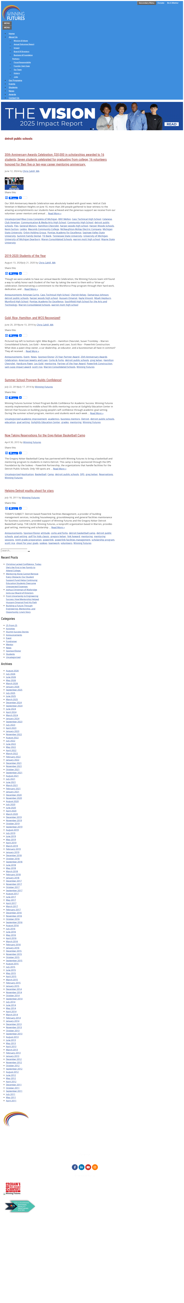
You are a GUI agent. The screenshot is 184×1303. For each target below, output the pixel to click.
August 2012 (12, 1071)
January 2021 (12, 791)
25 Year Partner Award (67, 356)
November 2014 (14, 992)
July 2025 (10, 693)
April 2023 (11, 728)
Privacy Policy (15, 1286)
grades (65, 422)
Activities (10, 628)
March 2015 (12, 979)
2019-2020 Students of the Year (25, 256)
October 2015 (13, 957)
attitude (45, 532)
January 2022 (12, 759)
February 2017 (13, 909)
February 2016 (13, 944)
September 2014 (14, 998)
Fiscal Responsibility (22, 62)
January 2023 (12, 731)
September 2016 (14, 922)
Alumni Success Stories (17, 631)
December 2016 (14, 912)
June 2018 (11, 865)
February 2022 (13, 756)
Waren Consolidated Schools (56, 239)
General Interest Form (19, 1240)
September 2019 (14, 826)
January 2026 (12, 686)
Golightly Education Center (45, 422)
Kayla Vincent (86, 298)
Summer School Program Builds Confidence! (33, 380)
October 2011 (13, 1087)
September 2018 (14, 861)
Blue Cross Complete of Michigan (39, 219)
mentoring (50, 363)
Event (27, 356)
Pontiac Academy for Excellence (64, 232)
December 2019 (14, 817)
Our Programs (15, 80)
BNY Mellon (64, 219)
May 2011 (11, 1097)
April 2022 (11, 750)
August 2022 (12, 737)
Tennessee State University (67, 235)
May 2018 (11, 868)
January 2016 (12, 947)
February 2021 (13, 788)
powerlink (48, 539)
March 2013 (12, 1049)
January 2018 (12, 877)
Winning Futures (86, 366)
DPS (82, 474)
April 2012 (11, 1081)
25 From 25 (11, 625)
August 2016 (12, 925)
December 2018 (14, 855)
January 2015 (12, 986)
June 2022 (11, 744)
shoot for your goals (27, 543)
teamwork (53, 543)
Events (12, 84)
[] (29, 551)
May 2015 (11, 973)
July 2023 (10, 724)
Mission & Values (21, 41)
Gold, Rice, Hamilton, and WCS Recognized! (32, 318)
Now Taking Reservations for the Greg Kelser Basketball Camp (45, 435)
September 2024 (14, 705)
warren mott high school (86, 239)
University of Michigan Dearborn (22, 239)
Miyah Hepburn (102, 298)
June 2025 (11, 696)
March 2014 (12, 1014)
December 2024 (14, 702)
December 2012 (14, 1059)
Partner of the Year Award (71, 363)
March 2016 (12, 941)
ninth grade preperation (28, 539)
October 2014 (13, 995)
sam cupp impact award (18, 366)
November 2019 (14, 820)
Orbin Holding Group (34, 232)
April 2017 (11, 903)
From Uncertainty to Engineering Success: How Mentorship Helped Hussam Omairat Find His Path (22, 599)
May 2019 (11, 839)
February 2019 (13, 849)
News (11, 91)
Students (13, 87)
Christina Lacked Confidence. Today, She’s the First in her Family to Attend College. (24, 567)
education (10, 422)
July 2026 (10, 673)
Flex (16, 225)
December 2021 (14, 763)
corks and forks (59, 532)
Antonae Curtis (31, 294)
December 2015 (14, 950)
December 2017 (14, 880)
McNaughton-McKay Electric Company (80, 229)
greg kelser (96, 360)
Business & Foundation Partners (22, 57)
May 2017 (11, 900)
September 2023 (14, 721)
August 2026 (12, 670)
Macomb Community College (43, 229)
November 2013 (14, 1027)
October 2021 (13, 769)
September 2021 (14, 772)
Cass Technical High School (86, 219)
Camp (51, 474)
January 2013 (12, 1056)
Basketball (40, 474)
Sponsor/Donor (46, 356)
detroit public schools (17, 298)
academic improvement (34, 418)
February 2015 (13, 982)
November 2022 (14, 734)
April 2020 (11, 810)
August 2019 (12, 829)
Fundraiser (11, 641)
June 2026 (11, 677)
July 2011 (10, 1094)
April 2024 (11, 712)
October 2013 (13, 1030)
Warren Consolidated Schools (34, 304)
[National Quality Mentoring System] (20, 1212)
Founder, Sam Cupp (22, 66)
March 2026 (12, 683)
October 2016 (13, 919)
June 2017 (11, 896)
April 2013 (11, 1046)
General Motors (28, 225)
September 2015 (14, 960)
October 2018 (13, 858)
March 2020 (12, 814)
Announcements (13, 294)
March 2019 (12, 845)
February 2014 (13, 1017)
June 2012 (11, 1075)
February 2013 (13, 1052)
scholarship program (103, 539)
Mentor (9, 644)
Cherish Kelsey (78, 294)
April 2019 (11, 842)
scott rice (37, 366)
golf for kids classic (38, 536)
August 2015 (12, 963)
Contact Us (14, 98)
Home (12, 33)
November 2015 (14, 954)
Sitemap (8, 1295)
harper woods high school (74, 225)
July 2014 (10, 1001)
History (17, 73)
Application (27, 474)
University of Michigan (95, 235)
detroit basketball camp (82, 532)
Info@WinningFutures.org (23, 1145)
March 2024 (12, 715)
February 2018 (13, 874)
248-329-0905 (17, 1141)
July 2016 (10, 928)
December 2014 (14, 989)
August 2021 (12, 775)
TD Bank (46, 235)
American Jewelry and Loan (33, 360)
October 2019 (13, 823)
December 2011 (14, 1084)
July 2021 (10, 779)
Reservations (106, 474)
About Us (13, 37)
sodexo (43, 543)
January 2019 (12, 852)
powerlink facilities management (72, 539)
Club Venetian (12, 222)
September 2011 (14, 1091)
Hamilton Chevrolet (48, 225)
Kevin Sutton (12, 229)
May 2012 (11, 1078)
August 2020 (12, 801)
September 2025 (14, 689)
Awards (12, 94)
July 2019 (10, 833)
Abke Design (26, 1299)
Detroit (85, 418)
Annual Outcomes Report (24, 44)
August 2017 (12, 893)
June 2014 (11, 1005)
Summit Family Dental (29, 235)
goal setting (23, 422)
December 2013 (14, 1024)
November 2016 (14, 915)
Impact (16, 48)
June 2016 (11, 931)
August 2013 (12, 1037)
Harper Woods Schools (101, 225)
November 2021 (14, 766)
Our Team (18, 70)
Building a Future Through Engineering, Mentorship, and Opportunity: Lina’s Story (20, 608)
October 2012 (13, 1065)
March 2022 (12, 753)
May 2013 (11, 1043)
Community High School (80, 222)
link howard (73, 536)
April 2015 (11, 976)
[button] (92, 116)
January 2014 (12, 1021)
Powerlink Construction (99, 363)
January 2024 (12, 718)
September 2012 (14, 1068)
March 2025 (12, 699)
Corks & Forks (56, 360)
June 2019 (11, 836)
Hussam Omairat (68, 298)
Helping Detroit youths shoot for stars (29, 491)
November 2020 (14, 798)
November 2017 (14, 884)
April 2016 (11, 938)
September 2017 (14, 890)
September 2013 (14, 1033)
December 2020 (14, 794)
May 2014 (11, 1008)
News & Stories (16, 1276)
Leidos (23, 229)
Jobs (16, 77)
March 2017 (12, 906)
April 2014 (11, 1011)
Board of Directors (21, 52)
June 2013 (11, 1040)
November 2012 (14, 1062)
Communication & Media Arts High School (43, 222)
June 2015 (11, 970)
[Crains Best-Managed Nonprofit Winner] (13, 1194)
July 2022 (10, 740)
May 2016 (11, 935)
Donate (161, 3)
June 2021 (11, 782)
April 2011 (11, 1100)
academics (53, 418)
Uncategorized (13, 219)
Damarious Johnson (98, 294)
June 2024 (11, 708)
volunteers (66, 543)
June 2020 (11, 807)
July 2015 (10, 966)
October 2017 (13, 887)
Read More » (54, 213)
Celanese (107, 219)
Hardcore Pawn (24, 363)
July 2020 (10, 804)
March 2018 (12, 871)
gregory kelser (58, 536)
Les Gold (38, 363)
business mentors (70, 418)
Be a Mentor (172, 3)
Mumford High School (16, 301)
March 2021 (12, 785)
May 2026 (11, 680)
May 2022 (11, 747)
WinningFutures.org (27, 1292)
